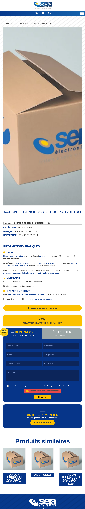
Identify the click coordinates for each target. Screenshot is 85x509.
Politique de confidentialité (57, 386)
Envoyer (42, 397)
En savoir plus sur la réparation (42, 308)
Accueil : (6, 24)
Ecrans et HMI (32, 24)
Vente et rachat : (18, 24)
